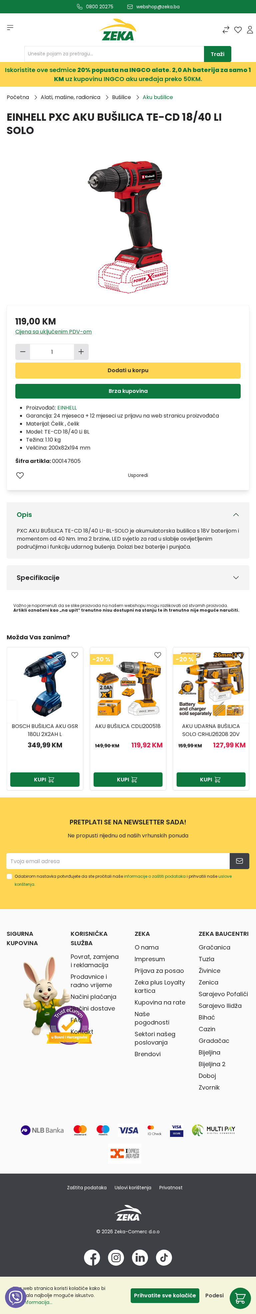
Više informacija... (32, 1302)
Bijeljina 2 (212, 1064)
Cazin (207, 1029)
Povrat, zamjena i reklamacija (95, 960)
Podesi (214, 1295)
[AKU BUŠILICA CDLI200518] (44, 684)
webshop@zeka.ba (158, 6)
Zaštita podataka (87, 1187)
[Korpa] (240, 1298)
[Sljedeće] (244, 712)
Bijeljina (209, 1052)
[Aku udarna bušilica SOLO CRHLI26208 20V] (127, 684)
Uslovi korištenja (133, 1187)
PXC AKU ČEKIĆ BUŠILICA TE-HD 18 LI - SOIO (211, 730)
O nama (147, 947)
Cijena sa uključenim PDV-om (53, 332)
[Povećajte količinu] (81, 352)
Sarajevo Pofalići (223, 994)
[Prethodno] (12, 712)
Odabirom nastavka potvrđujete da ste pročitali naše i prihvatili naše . (123, 880)
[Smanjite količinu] (22, 352)
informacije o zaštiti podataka (155, 876)
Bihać (207, 1017)
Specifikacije (38, 577)
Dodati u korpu (128, 370)
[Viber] (15, 1305)
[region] (128, 712)
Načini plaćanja (93, 997)
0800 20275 (99, 6)
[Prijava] (250, 29)
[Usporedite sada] (226, 29)
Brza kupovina (128, 391)
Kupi (40, 779)
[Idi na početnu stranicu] (118, 31)
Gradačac (214, 1041)
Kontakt (82, 1032)
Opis (24, 514)
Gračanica (214, 947)
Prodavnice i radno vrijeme (91, 980)
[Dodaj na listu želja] (20, 475)
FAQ (76, 1020)
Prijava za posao (159, 970)
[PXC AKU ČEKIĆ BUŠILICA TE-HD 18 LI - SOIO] (211, 684)
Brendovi (148, 1054)
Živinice (209, 970)
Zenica (208, 982)
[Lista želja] (238, 29)
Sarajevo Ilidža (220, 1006)
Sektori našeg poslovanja (155, 1038)
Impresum (150, 959)
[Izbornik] (8, 29)
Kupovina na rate (160, 1002)
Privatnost (171, 1187)
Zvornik (209, 1087)
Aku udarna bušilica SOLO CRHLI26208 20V (128, 730)
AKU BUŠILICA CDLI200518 (45, 726)
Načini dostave (93, 1008)
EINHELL (67, 408)
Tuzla (206, 959)
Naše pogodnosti (152, 1018)
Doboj (207, 1076)
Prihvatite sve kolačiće (165, 1295)
